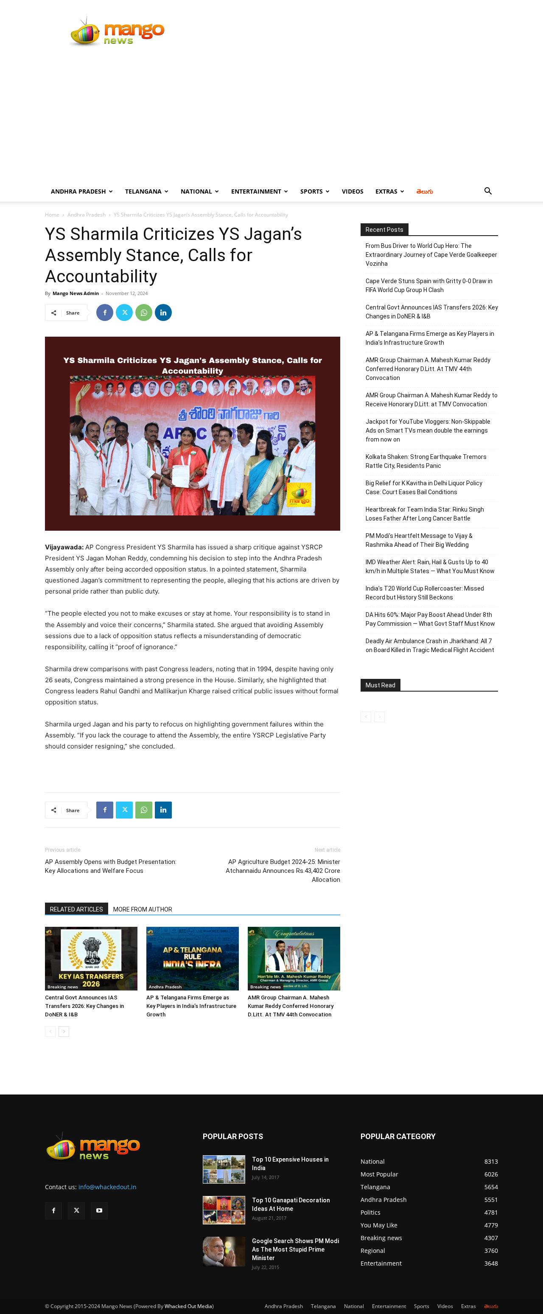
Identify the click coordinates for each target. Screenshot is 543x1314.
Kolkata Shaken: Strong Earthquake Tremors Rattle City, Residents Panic (426, 461)
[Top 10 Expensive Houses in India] (224, 1169)
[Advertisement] (271, 117)
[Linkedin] (163, 312)
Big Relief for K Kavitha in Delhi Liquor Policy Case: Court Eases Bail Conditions (424, 487)
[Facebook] (104, 312)
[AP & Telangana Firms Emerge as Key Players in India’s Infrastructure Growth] (192, 958)
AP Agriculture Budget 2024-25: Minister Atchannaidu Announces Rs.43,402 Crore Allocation (283, 871)
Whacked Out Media (188, 1306)
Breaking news (63, 987)
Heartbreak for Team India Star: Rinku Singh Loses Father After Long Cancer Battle (425, 514)
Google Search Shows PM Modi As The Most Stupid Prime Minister (295, 1249)
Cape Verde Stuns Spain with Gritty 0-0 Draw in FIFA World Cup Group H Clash (429, 285)
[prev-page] (50, 1031)
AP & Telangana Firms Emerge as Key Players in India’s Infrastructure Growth (191, 1006)
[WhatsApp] (143, 312)
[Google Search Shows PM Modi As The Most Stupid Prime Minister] (224, 1251)
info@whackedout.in (107, 1187)
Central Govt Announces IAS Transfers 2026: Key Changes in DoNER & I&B (84, 1006)
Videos (353, 191)
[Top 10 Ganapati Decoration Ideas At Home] (224, 1210)
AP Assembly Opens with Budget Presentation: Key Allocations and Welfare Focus (110, 866)
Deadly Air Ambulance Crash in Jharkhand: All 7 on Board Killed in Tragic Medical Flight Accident (430, 645)
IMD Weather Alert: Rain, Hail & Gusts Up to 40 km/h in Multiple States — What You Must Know (430, 566)
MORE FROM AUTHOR (142, 909)
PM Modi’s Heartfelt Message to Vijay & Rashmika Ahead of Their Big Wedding (419, 540)
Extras (386, 191)
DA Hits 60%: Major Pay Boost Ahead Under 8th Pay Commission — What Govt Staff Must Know (430, 619)
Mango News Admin (76, 293)
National (196, 191)
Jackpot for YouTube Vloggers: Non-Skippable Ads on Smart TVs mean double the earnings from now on (428, 430)
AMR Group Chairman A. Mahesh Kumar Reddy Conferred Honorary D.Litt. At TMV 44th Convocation (290, 1006)
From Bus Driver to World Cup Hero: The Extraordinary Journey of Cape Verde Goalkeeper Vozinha (431, 254)
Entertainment (256, 191)
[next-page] (64, 1031)
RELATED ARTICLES (76, 909)
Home (52, 214)
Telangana (143, 191)
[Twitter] (124, 312)
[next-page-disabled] (379, 717)
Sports (311, 191)
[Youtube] (99, 1210)
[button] (488, 192)
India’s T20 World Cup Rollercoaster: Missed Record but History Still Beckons (425, 593)
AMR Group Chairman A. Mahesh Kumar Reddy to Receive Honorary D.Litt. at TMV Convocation (432, 400)
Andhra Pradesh (78, 191)
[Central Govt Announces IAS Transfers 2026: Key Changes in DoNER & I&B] (91, 958)
